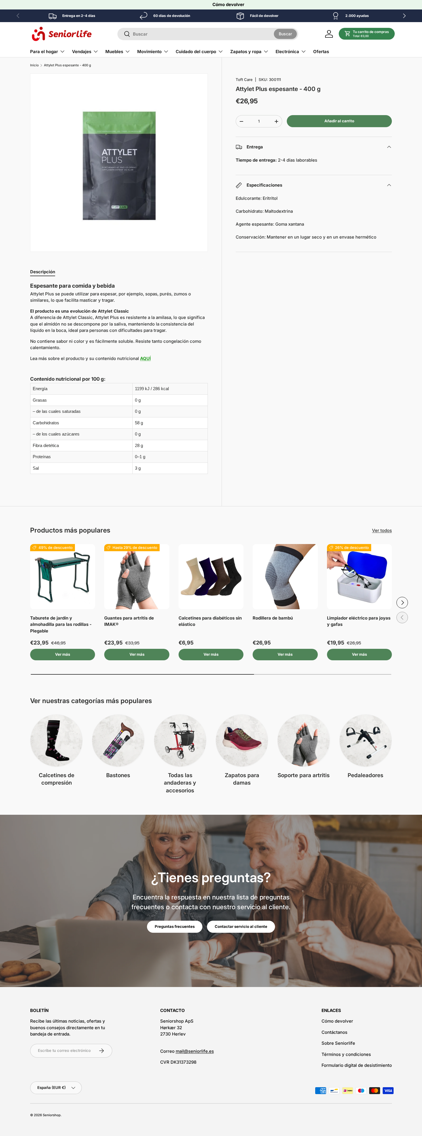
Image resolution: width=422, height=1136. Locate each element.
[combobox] (207, 34)
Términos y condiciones (346, 1054)
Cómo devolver (228, 4)
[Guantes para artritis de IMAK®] (136, 576)
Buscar (285, 33)
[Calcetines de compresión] (56, 741)
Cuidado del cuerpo (196, 51)
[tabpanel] (119, 381)
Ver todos (382, 530)
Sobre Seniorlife (338, 1043)
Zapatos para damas (242, 779)
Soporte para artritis (304, 775)
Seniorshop (52, 1115)
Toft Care (244, 79)
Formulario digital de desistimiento (357, 1065)
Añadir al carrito (339, 121)
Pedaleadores (365, 775)
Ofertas (321, 51)
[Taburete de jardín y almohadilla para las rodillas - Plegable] (62, 576)
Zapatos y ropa (246, 51)
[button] (367, 34)
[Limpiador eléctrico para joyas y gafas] (359, 576)
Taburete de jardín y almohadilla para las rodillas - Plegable (61, 624)
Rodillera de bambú (273, 618)
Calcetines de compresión (56, 779)
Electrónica (287, 51)
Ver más (62, 654)
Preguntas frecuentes (175, 926)
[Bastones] (118, 741)
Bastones (118, 775)
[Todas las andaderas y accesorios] (180, 741)
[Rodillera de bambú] (285, 576)
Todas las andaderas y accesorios (180, 783)
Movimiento (149, 51)
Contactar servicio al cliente (241, 926)
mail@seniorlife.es (195, 1051)
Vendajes (81, 51)
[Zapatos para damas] (242, 741)
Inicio (34, 65)
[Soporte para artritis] (304, 741)
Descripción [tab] (42, 271)
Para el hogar (44, 51)
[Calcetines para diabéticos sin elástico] (211, 576)
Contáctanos (334, 1032)
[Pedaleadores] (366, 741)
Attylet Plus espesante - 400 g (67, 65)
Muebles (114, 51)
